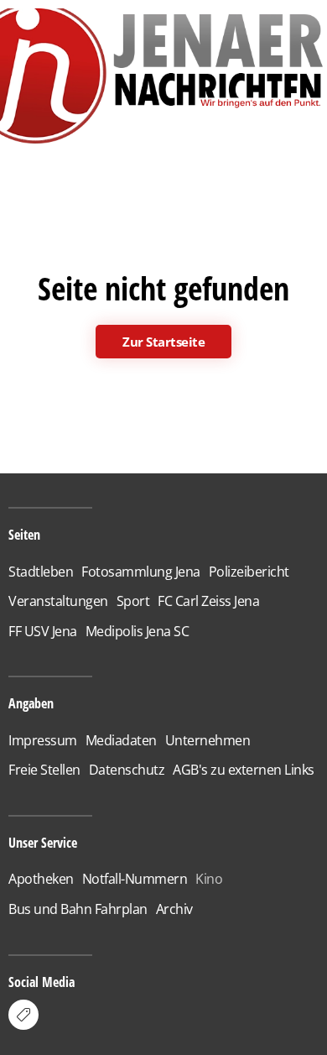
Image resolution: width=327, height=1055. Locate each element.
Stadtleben (40, 571)
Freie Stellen (44, 769)
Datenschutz (127, 769)
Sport (133, 601)
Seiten (24, 534)
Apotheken (41, 879)
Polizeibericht (249, 571)
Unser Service (42, 842)
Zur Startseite (163, 341)
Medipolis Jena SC (137, 631)
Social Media (41, 982)
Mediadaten (121, 740)
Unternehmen (208, 740)
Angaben (31, 703)
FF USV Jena (42, 631)
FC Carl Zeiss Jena (208, 601)
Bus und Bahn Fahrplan (78, 909)
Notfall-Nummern (135, 879)
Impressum (42, 740)
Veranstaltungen (58, 601)
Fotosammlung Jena (140, 571)
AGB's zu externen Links (243, 769)
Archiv (174, 909)
